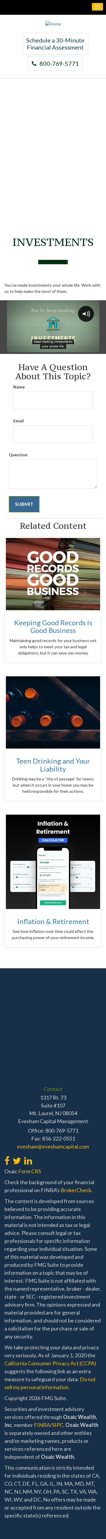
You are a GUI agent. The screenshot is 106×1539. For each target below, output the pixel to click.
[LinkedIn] (28, 1157)
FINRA (42, 1425)
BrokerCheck (76, 1190)
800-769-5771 (59, 63)
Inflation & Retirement (53, 921)
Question (18, 454)
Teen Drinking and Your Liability (53, 765)
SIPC (57, 1425)
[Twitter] (16, 1157)
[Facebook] (7, 1157)
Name (19, 386)
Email (18, 420)
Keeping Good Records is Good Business (53, 626)
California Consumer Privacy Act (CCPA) (50, 1363)
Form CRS (29, 1171)
